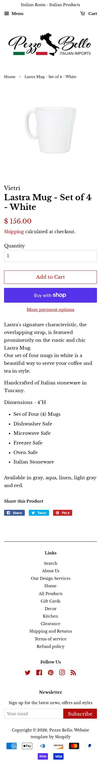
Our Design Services (50, 578)
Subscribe (80, 714)
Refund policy (50, 646)
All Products (50, 593)
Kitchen (50, 616)
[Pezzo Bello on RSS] (73, 673)
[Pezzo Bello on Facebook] (39, 673)
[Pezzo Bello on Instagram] (62, 673)
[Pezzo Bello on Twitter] (28, 673)
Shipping (14, 231)
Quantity (14, 246)
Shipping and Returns (50, 631)
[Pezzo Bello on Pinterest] (51, 673)
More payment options (50, 309)
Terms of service (50, 639)
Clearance (50, 623)
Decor (51, 608)
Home (9, 77)
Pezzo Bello (60, 730)
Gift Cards (50, 601)
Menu (17, 13)
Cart (92, 13)
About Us (50, 571)
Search (50, 563)
